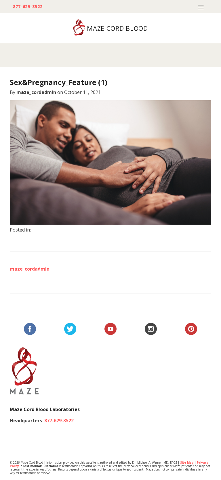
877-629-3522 (28, 7)
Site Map (187, 462)
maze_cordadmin (36, 92)
